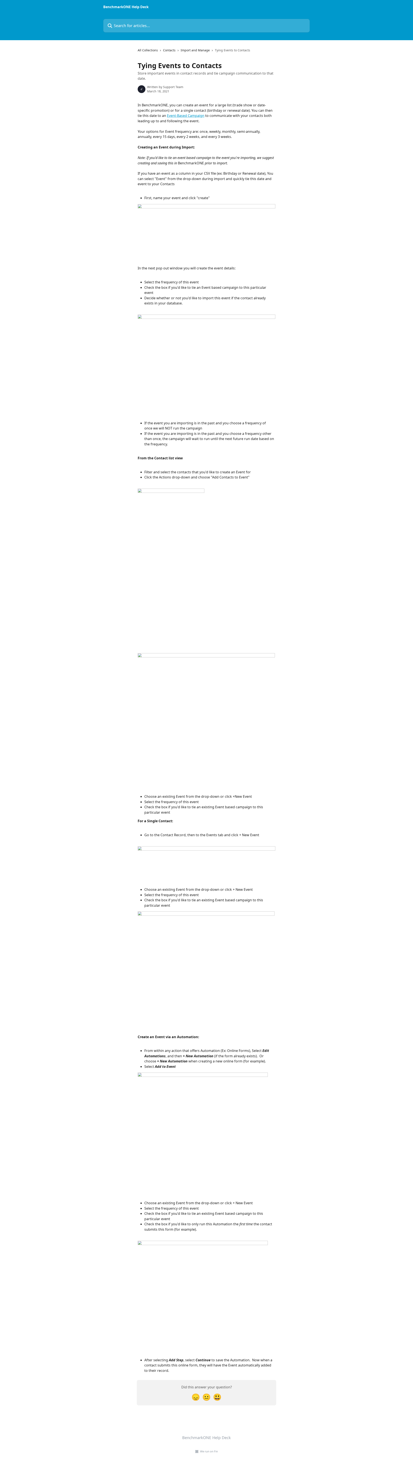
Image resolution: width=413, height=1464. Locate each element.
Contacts (169, 50)
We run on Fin (209, 1451)
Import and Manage (195, 50)
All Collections (148, 50)
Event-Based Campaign (185, 115)
